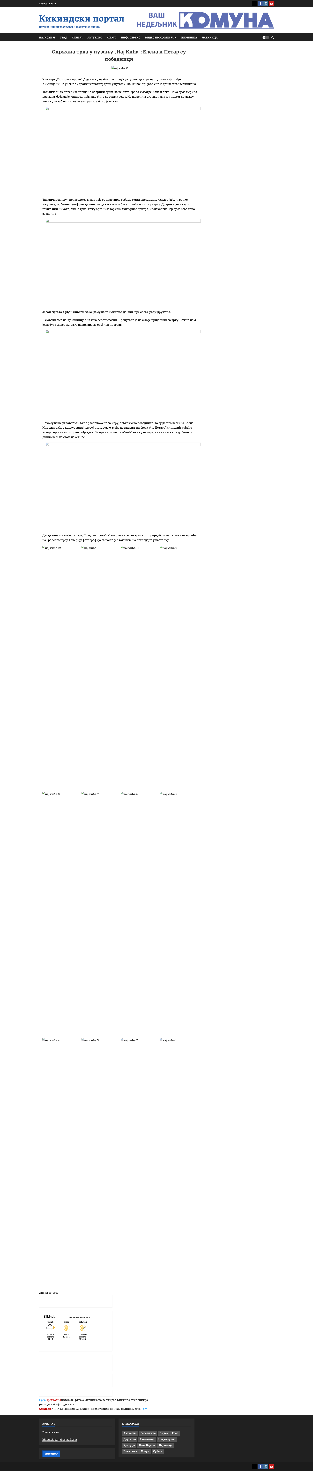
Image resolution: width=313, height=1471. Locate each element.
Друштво (129, 1439)
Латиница (210, 37)
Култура (129, 1445)
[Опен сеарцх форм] (272, 37)
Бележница (148, 1433)
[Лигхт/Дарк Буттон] (265, 37)
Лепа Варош (147, 1445)
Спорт (111, 37)
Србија (77, 37)
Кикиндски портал (82, 18)
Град (63, 37)
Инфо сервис (130, 37)
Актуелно (94, 37)
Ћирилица (189, 37)
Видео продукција (159, 37)
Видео (164, 1433)
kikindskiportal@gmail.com (59, 1439)
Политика (130, 1451)
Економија (147, 1439)
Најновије (47, 37)
